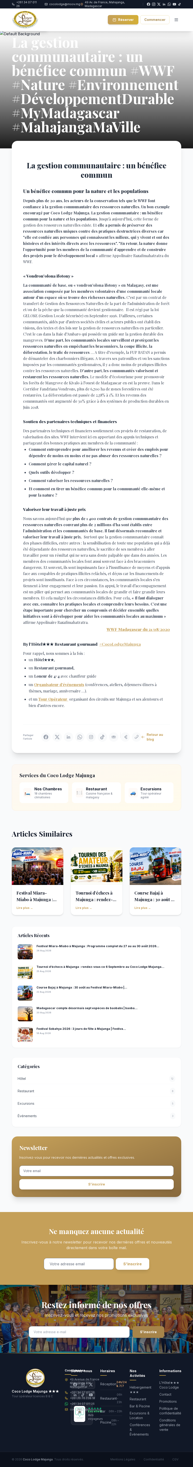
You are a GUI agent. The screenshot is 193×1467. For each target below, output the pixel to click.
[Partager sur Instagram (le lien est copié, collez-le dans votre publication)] (91, 737)
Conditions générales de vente (169, 1425)
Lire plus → (24, 908)
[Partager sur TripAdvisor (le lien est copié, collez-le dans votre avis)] (113, 737)
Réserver (126, 20)
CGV (175, 1459)
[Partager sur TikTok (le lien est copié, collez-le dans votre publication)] (102, 737)
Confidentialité (154, 1459)
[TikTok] (179, 4)
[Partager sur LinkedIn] (68, 737)
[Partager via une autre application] (125, 737)
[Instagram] (83, 1384)
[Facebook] (75, 1384)
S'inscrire (96, 1184)
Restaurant (138, 1399)
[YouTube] (174, 4)
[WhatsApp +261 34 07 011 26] (169, 4)
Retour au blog (155, 737)
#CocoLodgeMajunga (120, 644)
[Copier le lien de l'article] (136, 737)
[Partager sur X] (57, 737)
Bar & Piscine (140, 1406)
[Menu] (176, 20)
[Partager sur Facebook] (46, 737)
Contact (165, 1394)
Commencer (154, 20)
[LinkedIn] (75, 1395)
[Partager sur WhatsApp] (79, 737)
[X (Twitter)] (91, 1384)
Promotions (168, 1401)
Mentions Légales (122, 1459)
